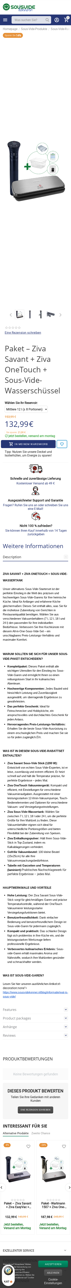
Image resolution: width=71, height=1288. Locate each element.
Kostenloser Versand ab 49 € (35, 483)
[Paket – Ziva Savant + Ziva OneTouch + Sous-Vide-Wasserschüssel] (35, 170)
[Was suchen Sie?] (47, 20)
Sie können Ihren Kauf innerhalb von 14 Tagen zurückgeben (36, 532)
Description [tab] (12, 557)
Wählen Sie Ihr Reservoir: (21, 403)
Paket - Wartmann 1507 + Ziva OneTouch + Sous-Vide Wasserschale (53, 1205)
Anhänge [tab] (10, 1026)
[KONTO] (56, 20)
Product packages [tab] (17, 1018)
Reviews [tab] (9, 1035)
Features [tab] (9, 1009)
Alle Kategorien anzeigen (5, 20)
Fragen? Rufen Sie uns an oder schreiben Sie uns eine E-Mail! (35, 507)
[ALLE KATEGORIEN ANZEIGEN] (5, 20)
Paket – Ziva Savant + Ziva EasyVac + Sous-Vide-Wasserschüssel (17, 1205)
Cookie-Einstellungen (53, 1281)
